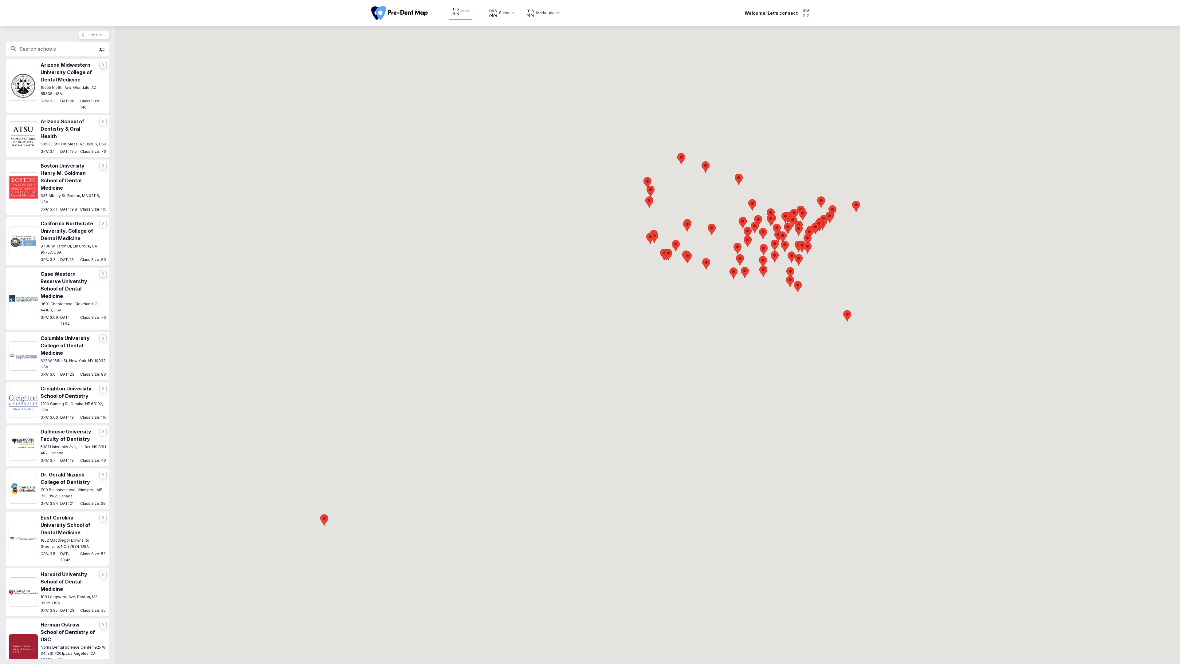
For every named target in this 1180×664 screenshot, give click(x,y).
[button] (688, 257)
